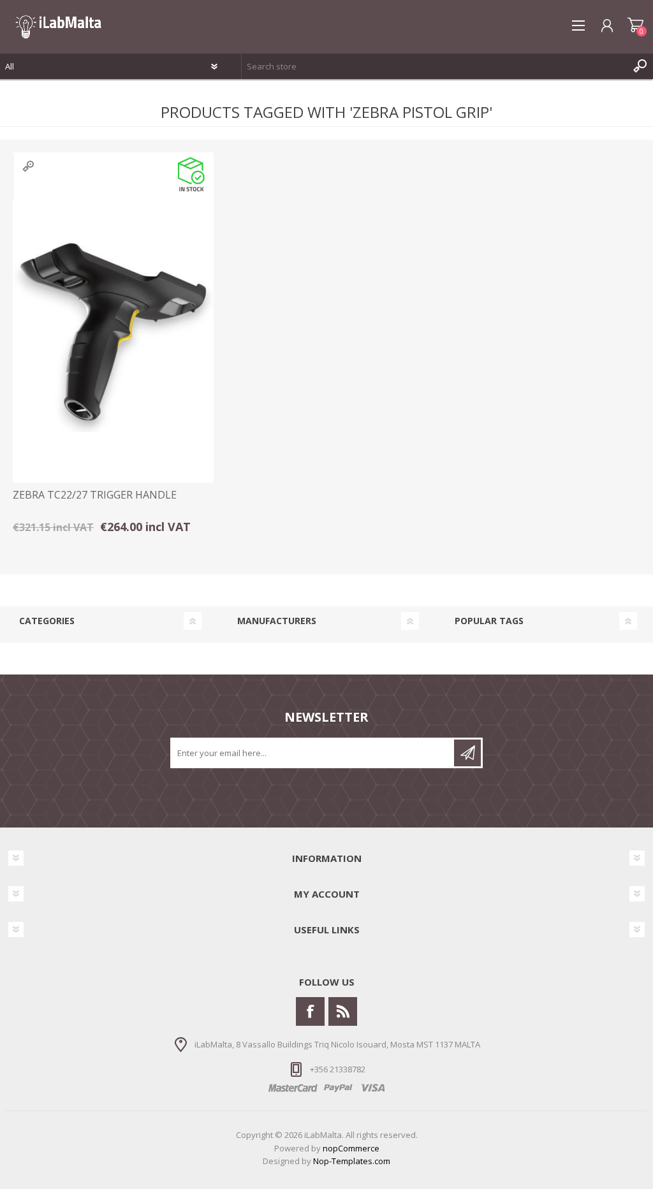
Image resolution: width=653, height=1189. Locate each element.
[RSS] (342, 1011)
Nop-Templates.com (351, 1161)
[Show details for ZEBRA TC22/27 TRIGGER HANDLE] (113, 331)
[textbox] (434, 66)
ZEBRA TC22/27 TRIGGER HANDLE (95, 495)
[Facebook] (310, 1011)
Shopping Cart (635, 25)
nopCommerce (351, 1148)
